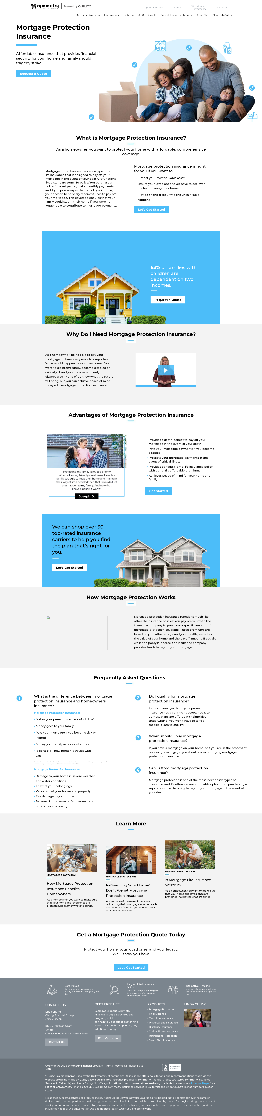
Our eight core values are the (78, 989)
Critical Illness (169, 15)
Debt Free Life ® (134, 15)
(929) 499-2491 (155, 7)
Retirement (187, 15)
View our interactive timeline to (201, 989)
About (177, 7)
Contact (222, 7)
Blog (215, 15)
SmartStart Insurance (161, 1040)
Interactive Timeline (198, 986)
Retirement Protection (162, 1035)
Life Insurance (112, 15)
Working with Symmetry (199, 7)
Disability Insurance (160, 1027)
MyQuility (226, 15)
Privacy (132, 1065)
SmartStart (203, 15)
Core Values (71, 986)
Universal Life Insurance (163, 1022)
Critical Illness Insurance (162, 1031)
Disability (152, 15)
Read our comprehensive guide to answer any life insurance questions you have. (143, 993)
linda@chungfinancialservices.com (66, 1033)
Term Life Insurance (161, 1018)
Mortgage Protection (88, 15)
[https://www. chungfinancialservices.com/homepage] (84, 6)
